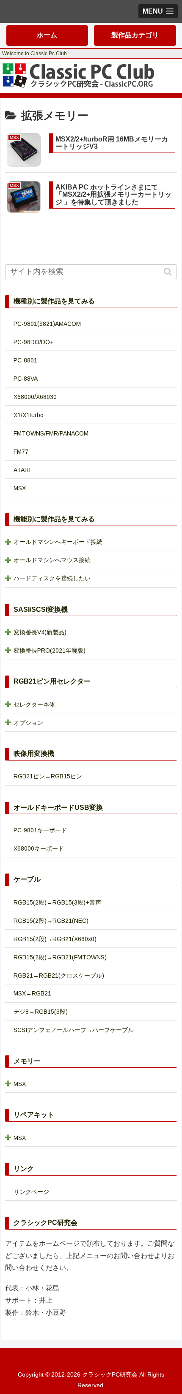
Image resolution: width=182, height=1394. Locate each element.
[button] (168, 271)
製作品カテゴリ (135, 35)
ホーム (47, 35)
